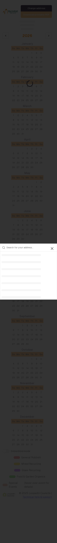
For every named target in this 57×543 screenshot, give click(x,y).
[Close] (52, 248)
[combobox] (30, 247)
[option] (28, 255)
